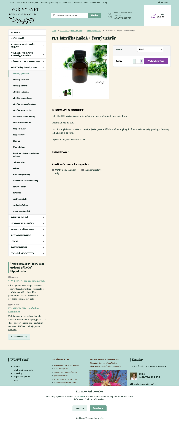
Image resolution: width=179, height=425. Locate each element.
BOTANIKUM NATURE (21, 235)
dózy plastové (19, 134)
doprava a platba (22, 376)
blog (16, 379)
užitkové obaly (19, 186)
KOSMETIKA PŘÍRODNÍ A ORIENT (23, 45)
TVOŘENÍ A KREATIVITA (22, 253)
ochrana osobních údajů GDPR (87, 2)
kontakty (67, 2)
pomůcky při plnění (21, 211)
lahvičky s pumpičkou (22, 98)
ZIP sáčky (17, 192)
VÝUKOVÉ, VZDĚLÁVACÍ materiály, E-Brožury (22, 54)
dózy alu (16, 141)
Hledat (94, 15)
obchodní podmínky (49, 2)
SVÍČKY (14, 241)
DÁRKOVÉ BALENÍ (19, 217)
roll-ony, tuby (19, 162)
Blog (105, 2)
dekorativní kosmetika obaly (25, 180)
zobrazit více (17, 336)
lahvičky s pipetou (21, 92)
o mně (17, 366)
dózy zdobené (19, 147)
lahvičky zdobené (20, 85)
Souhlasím (98, 408)
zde (101, 418)
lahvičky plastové (21, 73)
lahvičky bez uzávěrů (22, 110)
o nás (11, 2)
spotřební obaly (20, 199)
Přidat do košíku (156, 61)
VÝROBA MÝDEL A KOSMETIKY (25, 61)
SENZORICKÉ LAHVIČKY (22, 223)
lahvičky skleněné (21, 79)
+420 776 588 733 (122, 18)
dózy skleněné (19, 128)
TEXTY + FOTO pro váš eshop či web (26, 281)
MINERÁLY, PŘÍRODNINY (22, 229)
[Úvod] (28, 15)
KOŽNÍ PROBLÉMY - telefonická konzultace (23, 310)
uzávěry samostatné (22, 122)
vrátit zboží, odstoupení (27, 2)
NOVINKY (15, 32)
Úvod (54, 31)
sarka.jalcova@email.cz (145, 384)
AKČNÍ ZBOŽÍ (17, 38)
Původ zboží (59, 152)
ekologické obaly (20, 205)
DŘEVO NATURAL (19, 247)
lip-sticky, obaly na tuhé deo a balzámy (26, 154)
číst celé (30, 298)
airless (16, 168)
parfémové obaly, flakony (24, 116)
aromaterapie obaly (21, 174)
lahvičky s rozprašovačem (24, 104)
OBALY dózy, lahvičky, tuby (24, 67)
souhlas (80, 396)
